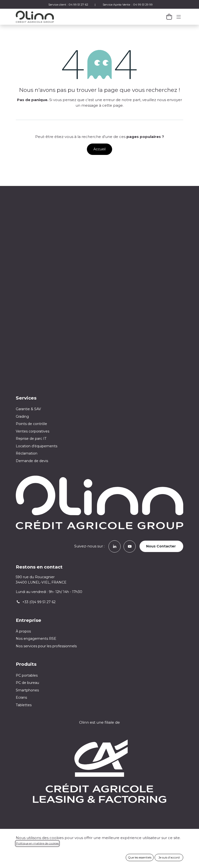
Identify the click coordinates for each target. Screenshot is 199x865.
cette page (112, 105)
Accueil (99, 149)
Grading (22, 416)
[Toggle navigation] (178, 16)
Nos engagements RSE (36, 638)
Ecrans (21, 697)
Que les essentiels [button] (139, 857)
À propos (23, 631)
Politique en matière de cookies (37, 843)
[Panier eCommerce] (169, 17)
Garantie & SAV (28, 409)
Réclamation (26, 453)
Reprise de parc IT (31, 438)
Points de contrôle (31, 424)
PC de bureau (27, 683)
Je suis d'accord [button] (169, 857)
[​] (114, 546)
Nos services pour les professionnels (47, 646)
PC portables (27, 675)
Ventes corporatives (32, 431)
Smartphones (27, 690)
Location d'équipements (36, 446)
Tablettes (24, 705)
